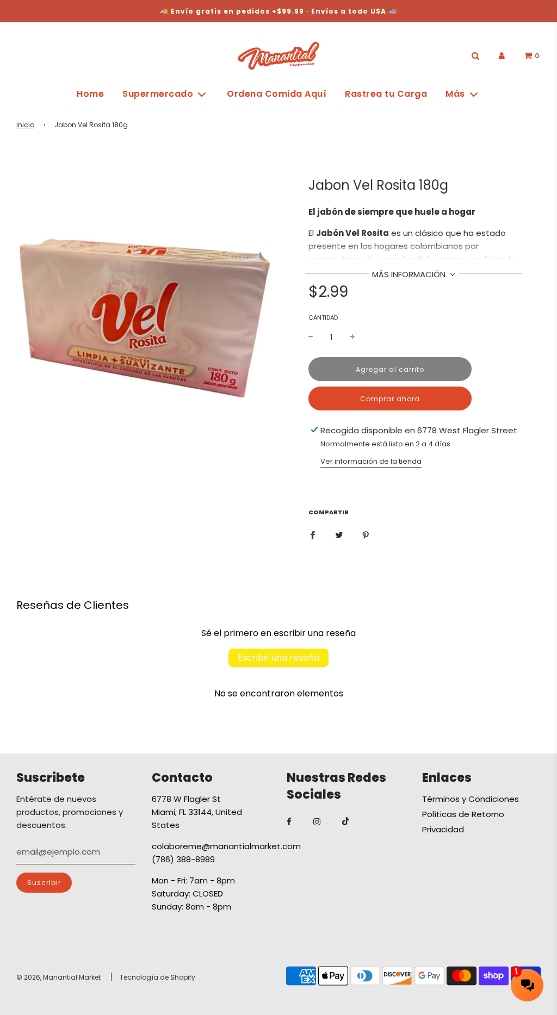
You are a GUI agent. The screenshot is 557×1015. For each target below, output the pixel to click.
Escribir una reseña (278, 657)
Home (90, 94)
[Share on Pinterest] (366, 534)
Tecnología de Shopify (157, 977)
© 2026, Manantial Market (58, 977)
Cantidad (323, 317)
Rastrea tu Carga (386, 94)
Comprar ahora (390, 398)
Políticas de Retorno (463, 814)
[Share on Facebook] (312, 534)
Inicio (25, 124)
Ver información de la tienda (371, 461)
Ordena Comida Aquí (276, 94)
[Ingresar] (502, 56)
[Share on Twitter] (339, 534)
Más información (410, 274)
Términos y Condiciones (470, 799)
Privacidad (443, 829)
